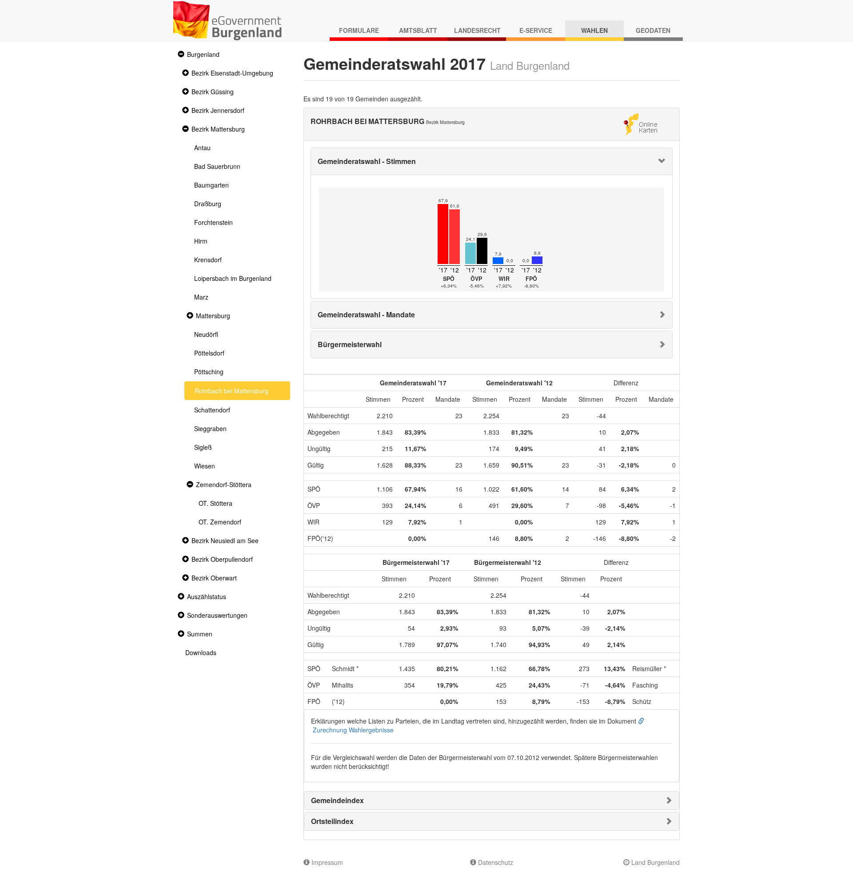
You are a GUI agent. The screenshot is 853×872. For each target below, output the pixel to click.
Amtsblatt (418, 30)
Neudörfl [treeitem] (206, 334)
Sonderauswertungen (217, 615)
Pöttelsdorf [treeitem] (209, 352)
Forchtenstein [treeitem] (213, 222)
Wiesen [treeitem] (204, 465)
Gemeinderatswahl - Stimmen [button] (367, 161)
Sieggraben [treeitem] (210, 428)
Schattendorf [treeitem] (212, 409)
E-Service (535, 30)
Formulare (359, 30)
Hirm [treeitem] (200, 240)
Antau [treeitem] (202, 147)
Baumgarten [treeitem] (211, 184)
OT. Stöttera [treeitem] (215, 503)
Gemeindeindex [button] (337, 800)
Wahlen (594, 30)
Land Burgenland (655, 862)
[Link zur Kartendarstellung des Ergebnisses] (640, 123)
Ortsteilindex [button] (332, 821)
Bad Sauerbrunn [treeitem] (217, 166)
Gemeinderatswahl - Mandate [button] (366, 314)
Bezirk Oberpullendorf (222, 559)
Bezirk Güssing (212, 91)
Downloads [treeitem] (200, 652)
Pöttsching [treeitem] (208, 371)
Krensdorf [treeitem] (208, 259)
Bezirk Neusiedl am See (225, 540)
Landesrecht (477, 30)
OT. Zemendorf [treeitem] (220, 521)
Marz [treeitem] (201, 296)
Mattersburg (213, 315)
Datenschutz (494, 862)
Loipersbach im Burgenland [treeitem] (232, 278)
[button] (179, 54)
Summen (199, 633)
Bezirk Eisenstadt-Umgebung (232, 72)
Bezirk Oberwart (214, 577)
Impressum (326, 862)
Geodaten (653, 30)
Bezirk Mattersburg (218, 128)
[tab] (492, 161)
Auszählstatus (206, 596)
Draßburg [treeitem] (207, 203)
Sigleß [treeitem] (203, 447)
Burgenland (203, 54)
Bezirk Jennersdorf (217, 110)
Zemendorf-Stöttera (223, 484)
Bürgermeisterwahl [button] (350, 344)
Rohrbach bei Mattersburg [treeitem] (231, 390)
